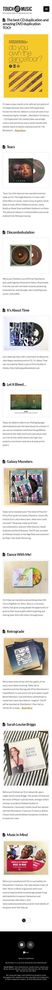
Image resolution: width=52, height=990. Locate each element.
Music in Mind (17, 835)
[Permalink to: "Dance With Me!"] (26, 577)
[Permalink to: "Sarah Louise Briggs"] (26, 758)
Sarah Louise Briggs (21, 724)
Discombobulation (21, 232)
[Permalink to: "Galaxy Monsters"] (26, 486)
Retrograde (15, 631)
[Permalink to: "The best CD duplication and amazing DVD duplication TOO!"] (26, 66)
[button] (46, 9)
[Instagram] (30, 945)
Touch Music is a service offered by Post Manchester (26, 963)
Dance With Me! (19, 554)
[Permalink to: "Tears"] (26, 170)
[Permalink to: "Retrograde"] (26, 656)
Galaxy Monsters (19, 461)
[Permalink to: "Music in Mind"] (26, 858)
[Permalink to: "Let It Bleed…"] (26, 403)
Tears (11, 147)
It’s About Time (18, 310)
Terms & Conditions (26, 958)
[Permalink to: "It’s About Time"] (26, 333)
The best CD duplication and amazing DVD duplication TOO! (26, 24)
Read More (20, 130)
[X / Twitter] (21, 945)
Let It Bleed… (16, 384)
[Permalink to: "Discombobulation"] (26, 255)
